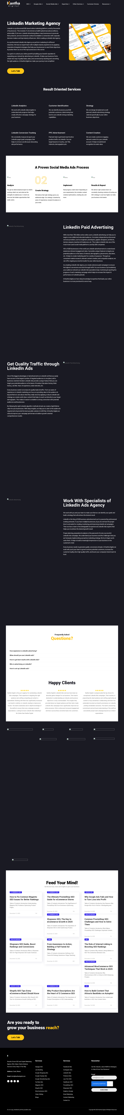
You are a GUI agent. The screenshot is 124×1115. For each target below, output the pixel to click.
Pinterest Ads (67, 1076)
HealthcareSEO (90, 914)
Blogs (37, 1097)
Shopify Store (15, 986)
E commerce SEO (16, 892)
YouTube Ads (39, 1082)
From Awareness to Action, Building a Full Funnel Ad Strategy (59, 947)
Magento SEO (39, 1085)
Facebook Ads (67, 1067)
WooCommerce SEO (41, 1091)
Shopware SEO (67, 1088)
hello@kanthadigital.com (18, 1076)
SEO (87, 939)
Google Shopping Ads (41, 1073)
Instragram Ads (67, 1070)
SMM (49, 939)
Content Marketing (68, 1097)
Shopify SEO (39, 1088)
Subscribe (104, 1090)
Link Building (39, 1070)
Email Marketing (68, 1094)
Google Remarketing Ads (42, 1079)
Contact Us (66, 1100)
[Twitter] (11, 1081)
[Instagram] (18, 1081)
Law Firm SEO (67, 1079)
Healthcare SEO (67, 1082)
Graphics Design (68, 1091)
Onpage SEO (39, 1067)
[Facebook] (15, 1081)
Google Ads (89, 892)
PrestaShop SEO (68, 1085)
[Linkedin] (8, 1081)
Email (93, 1074)
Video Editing (39, 1094)
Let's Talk (15, 71)
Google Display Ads (41, 1076)
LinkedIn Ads (67, 1073)
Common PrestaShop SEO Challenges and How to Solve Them (98, 922)
